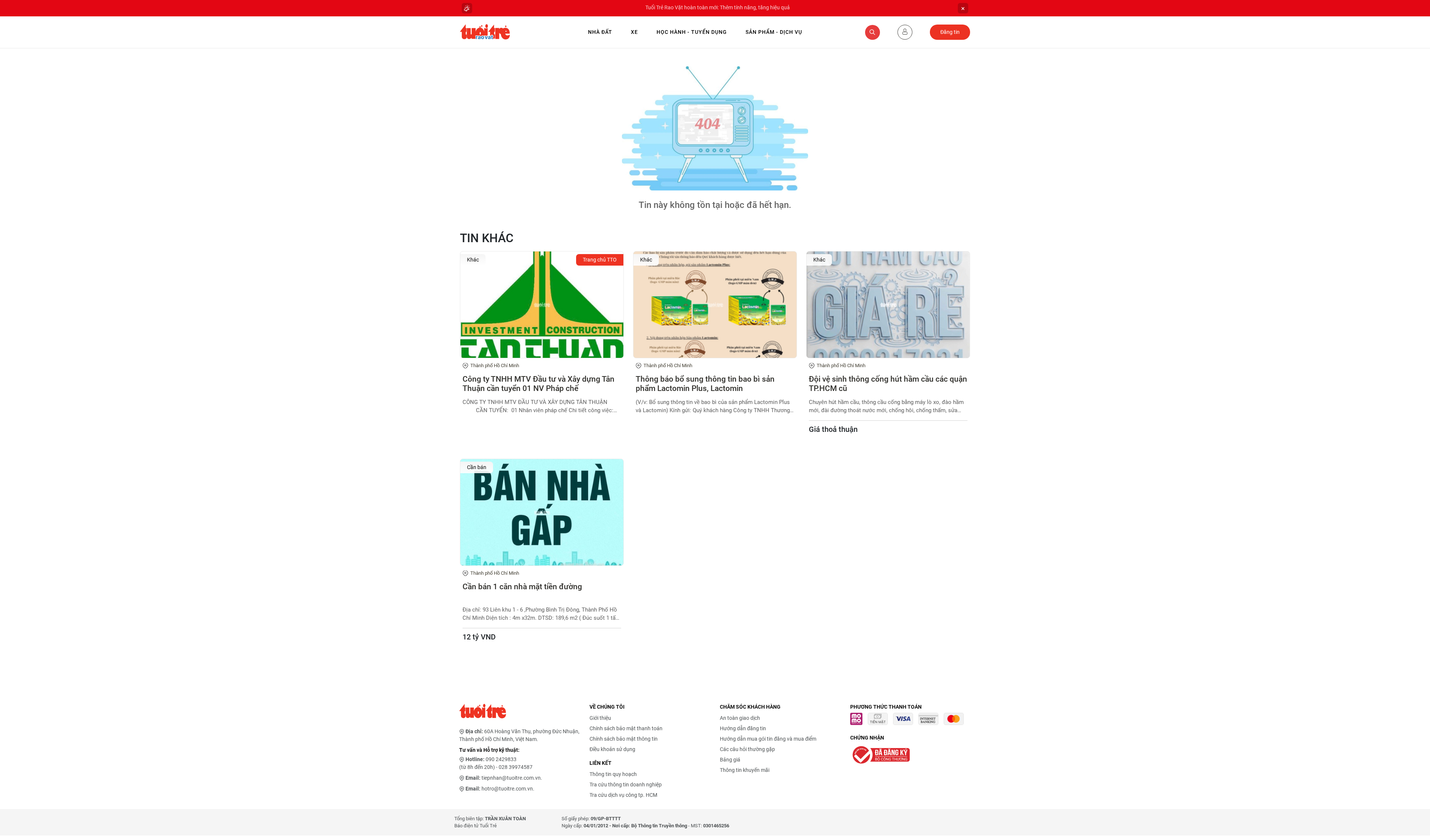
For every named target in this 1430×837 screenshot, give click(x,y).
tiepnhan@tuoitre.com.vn (511, 778)
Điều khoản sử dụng (612, 749)
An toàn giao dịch (740, 718)
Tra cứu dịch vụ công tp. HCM (623, 795)
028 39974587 (516, 767)
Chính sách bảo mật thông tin (624, 739)
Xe (634, 32)
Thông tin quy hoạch (613, 774)
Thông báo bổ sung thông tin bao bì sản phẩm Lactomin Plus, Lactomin (705, 384)
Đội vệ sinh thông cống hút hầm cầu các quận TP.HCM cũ (888, 384)
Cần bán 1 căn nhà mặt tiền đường (522, 586)
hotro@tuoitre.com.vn (507, 789)
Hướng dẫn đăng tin (743, 728)
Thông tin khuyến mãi (744, 770)
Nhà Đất (600, 32)
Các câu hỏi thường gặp (747, 749)
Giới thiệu (600, 718)
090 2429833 (501, 759)
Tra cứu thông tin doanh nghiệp (626, 785)
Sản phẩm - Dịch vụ (774, 32)
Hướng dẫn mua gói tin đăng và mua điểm (768, 739)
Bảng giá (730, 760)
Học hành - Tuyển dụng (692, 32)
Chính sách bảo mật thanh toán (626, 728)
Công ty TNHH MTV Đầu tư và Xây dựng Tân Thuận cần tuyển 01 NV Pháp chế (538, 384)
